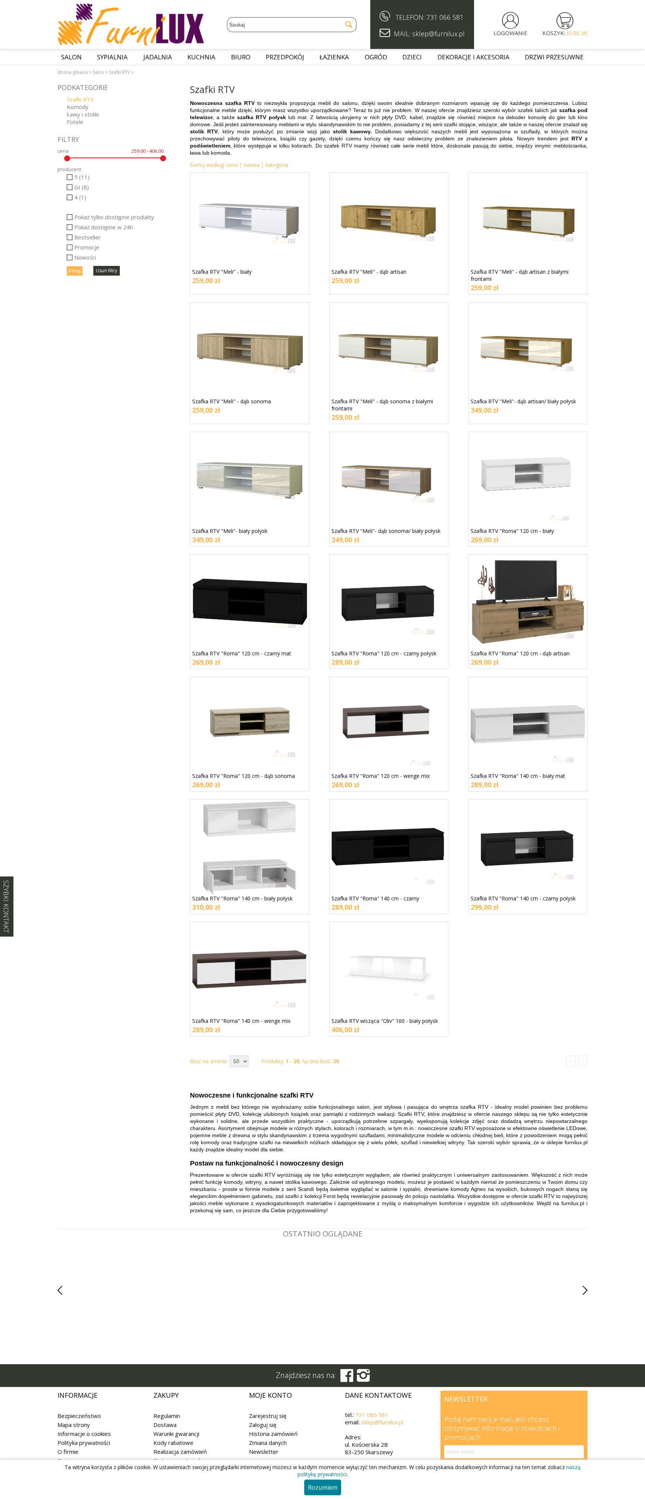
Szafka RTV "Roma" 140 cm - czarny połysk (523, 898)
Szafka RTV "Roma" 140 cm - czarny (375, 898)
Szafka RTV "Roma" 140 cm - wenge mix (241, 1020)
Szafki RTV (80, 99)
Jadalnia (157, 57)
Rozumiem (322, 1487)
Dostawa (165, 1424)
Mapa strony (73, 1424)
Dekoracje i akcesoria (473, 57)
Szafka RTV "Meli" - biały (222, 271)
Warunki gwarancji (176, 1433)
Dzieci (412, 57)
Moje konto (270, 1395)
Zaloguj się (262, 1424)
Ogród (376, 57)
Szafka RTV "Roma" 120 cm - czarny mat (241, 653)
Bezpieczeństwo (79, 1415)
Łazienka (334, 57)
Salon (71, 57)
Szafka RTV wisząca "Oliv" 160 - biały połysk (384, 1020)
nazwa (251, 164)
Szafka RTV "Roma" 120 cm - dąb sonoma (243, 775)
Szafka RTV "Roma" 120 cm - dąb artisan (520, 653)
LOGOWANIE (510, 33)
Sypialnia (112, 57)
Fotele (75, 121)
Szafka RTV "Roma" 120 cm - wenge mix (380, 775)
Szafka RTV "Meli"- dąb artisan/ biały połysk (523, 401)
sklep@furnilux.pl (382, 1422)
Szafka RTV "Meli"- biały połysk (229, 530)
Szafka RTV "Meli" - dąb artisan (368, 271)
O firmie (67, 1451)
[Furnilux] (131, 43)
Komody (77, 107)
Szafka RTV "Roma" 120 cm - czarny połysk (383, 653)
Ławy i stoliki (83, 114)
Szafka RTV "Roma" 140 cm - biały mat (518, 775)
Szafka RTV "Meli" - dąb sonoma (231, 401)
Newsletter (263, 1451)
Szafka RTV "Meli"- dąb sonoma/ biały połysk (385, 530)
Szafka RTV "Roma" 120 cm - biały (512, 530)
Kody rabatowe (173, 1442)
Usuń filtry (106, 270)
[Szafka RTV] (249, 221)
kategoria (276, 164)
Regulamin (166, 1415)
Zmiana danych (268, 1442)
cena (232, 164)
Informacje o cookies (84, 1433)
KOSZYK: (565, 33)
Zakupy (166, 1395)
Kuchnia (201, 57)
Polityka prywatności (83, 1442)
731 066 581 (445, 17)
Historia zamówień (273, 1433)
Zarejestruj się (267, 1415)
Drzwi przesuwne (554, 57)
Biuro (240, 57)
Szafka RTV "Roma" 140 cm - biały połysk (242, 898)
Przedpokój (285, 57)
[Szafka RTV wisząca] (388, 970)
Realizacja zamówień (180, 1451)
